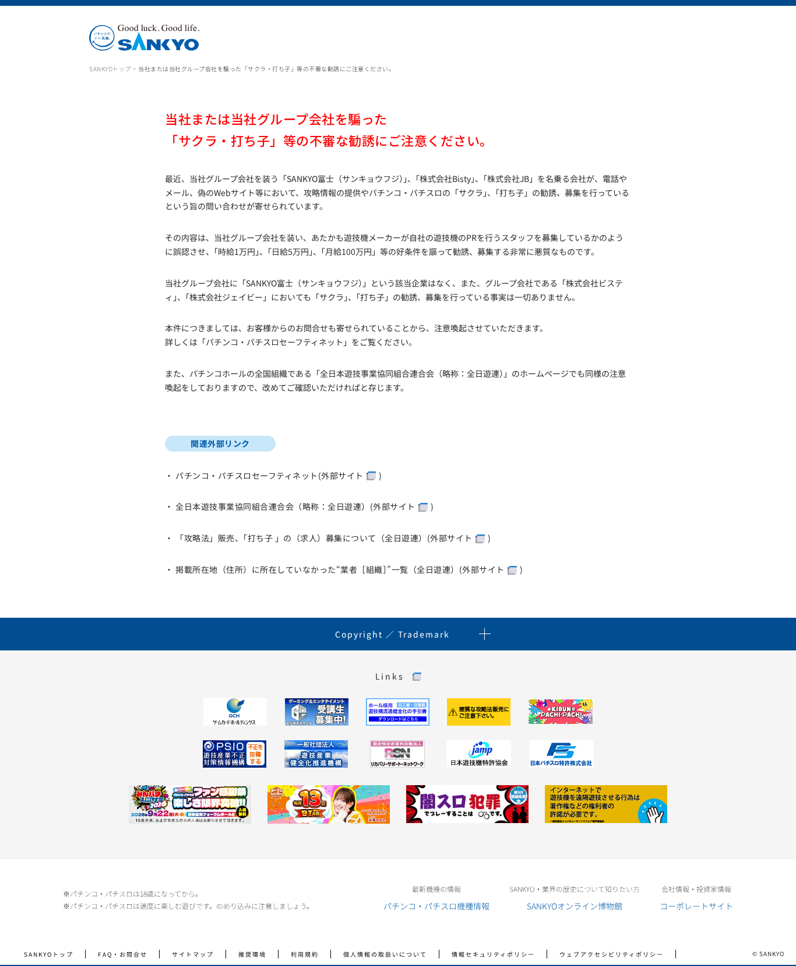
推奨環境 (252, 954)
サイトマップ (193, 954)
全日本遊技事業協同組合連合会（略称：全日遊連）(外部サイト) (304, 506)
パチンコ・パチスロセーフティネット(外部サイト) (278, 475)
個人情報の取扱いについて (385, 954)
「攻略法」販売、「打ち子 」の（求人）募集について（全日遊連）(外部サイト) (333, 538)
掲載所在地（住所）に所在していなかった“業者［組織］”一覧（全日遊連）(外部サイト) (349, 569)
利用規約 (305, 954)
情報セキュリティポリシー (493, 954)
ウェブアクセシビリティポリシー (611, 954)
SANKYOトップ (110, 68)
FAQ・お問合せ (122, 954)
